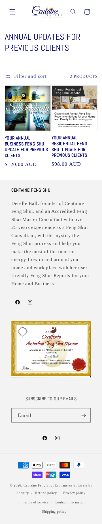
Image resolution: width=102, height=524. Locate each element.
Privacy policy (74, 493)
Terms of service (35, 502)
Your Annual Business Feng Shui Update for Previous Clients (26, 146)
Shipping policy (54, 512)
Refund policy (46, 493)
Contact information (70, 502)
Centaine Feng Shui (39, 485)
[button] (12, 12)
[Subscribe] (83, 415)
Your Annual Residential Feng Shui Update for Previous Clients (70, 146)
